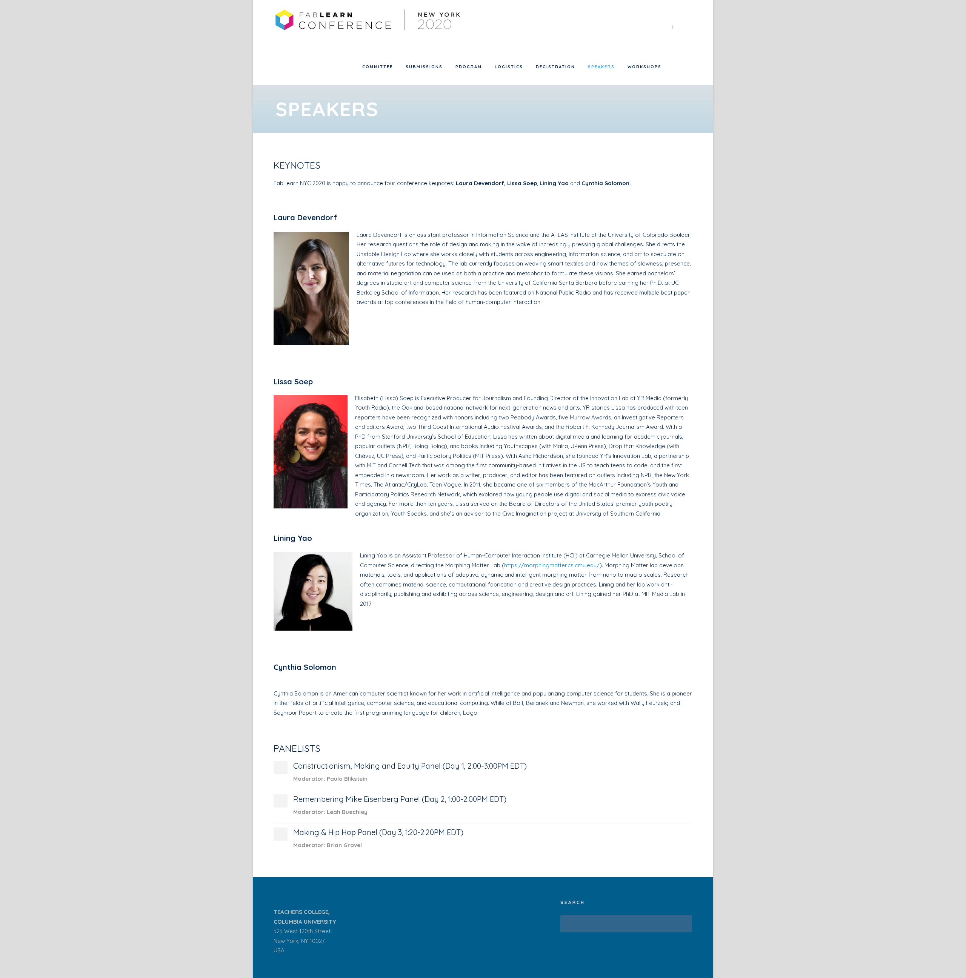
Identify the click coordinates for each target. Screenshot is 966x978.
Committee (377, 66)
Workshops (644, 66)
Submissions (424, 66)
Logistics (509, 66)
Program (468, 66)
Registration (555, 66)
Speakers (601, 66)
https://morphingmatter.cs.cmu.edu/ (552, 565)
